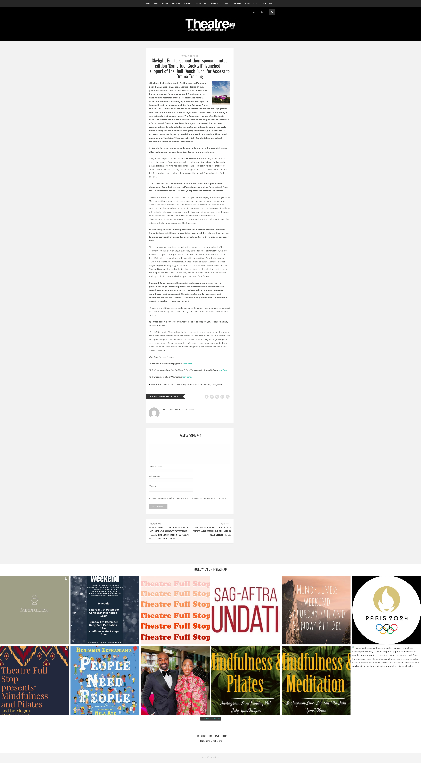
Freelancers (267, 3)
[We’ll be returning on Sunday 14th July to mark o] (245, 680)
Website (152, 486)
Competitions (216, 3)
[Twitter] (254, 12)
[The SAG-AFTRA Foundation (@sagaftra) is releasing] (245, 610)
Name (155, 467)
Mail (154, 476)
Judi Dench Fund (177, 384)
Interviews (176, 3)
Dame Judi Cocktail (160, 384)
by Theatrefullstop (170, 396)
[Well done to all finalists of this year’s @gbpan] (175, 680)
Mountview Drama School (198, 384)
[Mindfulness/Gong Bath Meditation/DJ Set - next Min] (34, 610)
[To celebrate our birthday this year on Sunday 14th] (34, 680)
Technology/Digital (251, 3)
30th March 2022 (156, 396)
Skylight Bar (216, 384)
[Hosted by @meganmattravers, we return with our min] (386, 680)
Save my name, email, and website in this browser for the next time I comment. (189, 498)
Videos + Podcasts (200, 3)
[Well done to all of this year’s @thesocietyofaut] (104, 680)
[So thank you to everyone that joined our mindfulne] (316, 680)
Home (148, 3)
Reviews (165, 3)
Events (227, 3)
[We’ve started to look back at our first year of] (316, 610)
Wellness (237, 3)
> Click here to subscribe (210, 741)
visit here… (188, 363)
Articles (187, 3)
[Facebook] (258, 12)
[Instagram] (262, 12)
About (155, 3)
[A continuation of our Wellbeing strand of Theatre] (104, 610)
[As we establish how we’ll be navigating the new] (175, 610)
